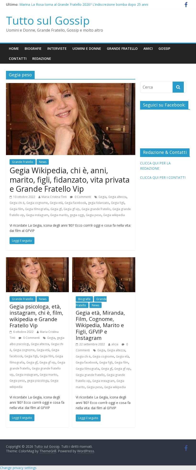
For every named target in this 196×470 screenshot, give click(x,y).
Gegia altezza (117, 197)
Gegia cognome (37, 203)
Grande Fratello (122, 48)
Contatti (18, 58)
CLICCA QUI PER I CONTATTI (162, 177)
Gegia (102, 197)
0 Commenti (82, 197)
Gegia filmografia (37, 209)
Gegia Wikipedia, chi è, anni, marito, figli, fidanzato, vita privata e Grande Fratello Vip (70, 179)
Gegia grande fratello (96, 209)
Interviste (57, 48)
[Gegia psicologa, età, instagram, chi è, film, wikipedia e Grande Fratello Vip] (37, 260)
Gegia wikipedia (114, 215)
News (42, 162)
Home (14, 48)
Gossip (164, 48)
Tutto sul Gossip (48, 20)
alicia (114, 344)
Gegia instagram (37, 215)
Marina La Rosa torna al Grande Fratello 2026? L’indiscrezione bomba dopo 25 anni (83, 6)
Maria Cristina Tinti (54, 197)
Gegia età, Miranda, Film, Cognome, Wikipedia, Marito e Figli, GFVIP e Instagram (100, 325)
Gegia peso (93, 215)
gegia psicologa (38, 381)
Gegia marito (59, 215)
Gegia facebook (75, 203)
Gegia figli (117, 203)
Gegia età (56, 203)
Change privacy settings (18, 467)
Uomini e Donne (86, 48)
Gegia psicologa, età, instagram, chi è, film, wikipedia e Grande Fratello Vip (36, 316)
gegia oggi (77, 215)
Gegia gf (56, 209)
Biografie (33, 48)
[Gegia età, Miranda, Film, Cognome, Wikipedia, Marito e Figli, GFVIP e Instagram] (103, 260)
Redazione (41, 58)
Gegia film (16, 209)
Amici (148, 48)
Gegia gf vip (72, 209)
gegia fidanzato (98, 203)
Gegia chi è (17, 203)
